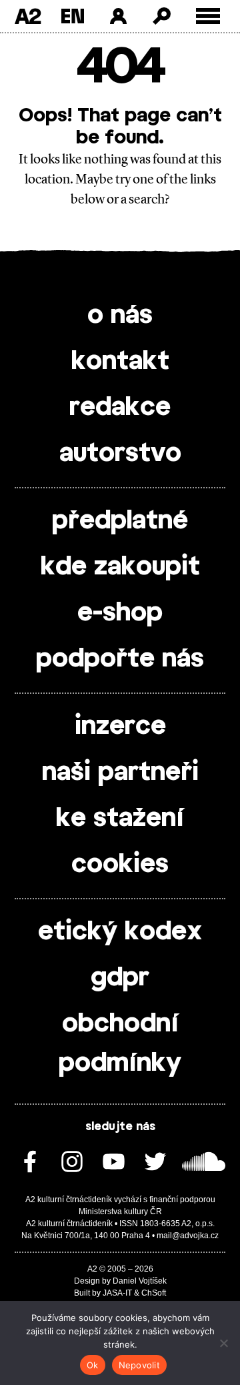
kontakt (120, 362)
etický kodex (120, 932)
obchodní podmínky (120, 1043)
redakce (120, 408)
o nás (120, 316)
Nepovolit (139, 1365)
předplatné (120, 521)
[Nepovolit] (223, 1343)
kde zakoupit (120, 567)
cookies (120, 865)
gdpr (120, 978)
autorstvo (120, 454)
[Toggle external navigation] (208, 16)
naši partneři (120, 773)
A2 (28, 16)
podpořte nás (120, 659)
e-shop (120, 613)
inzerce (120, 727)
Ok (93, 1365)
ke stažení (120, 819)
